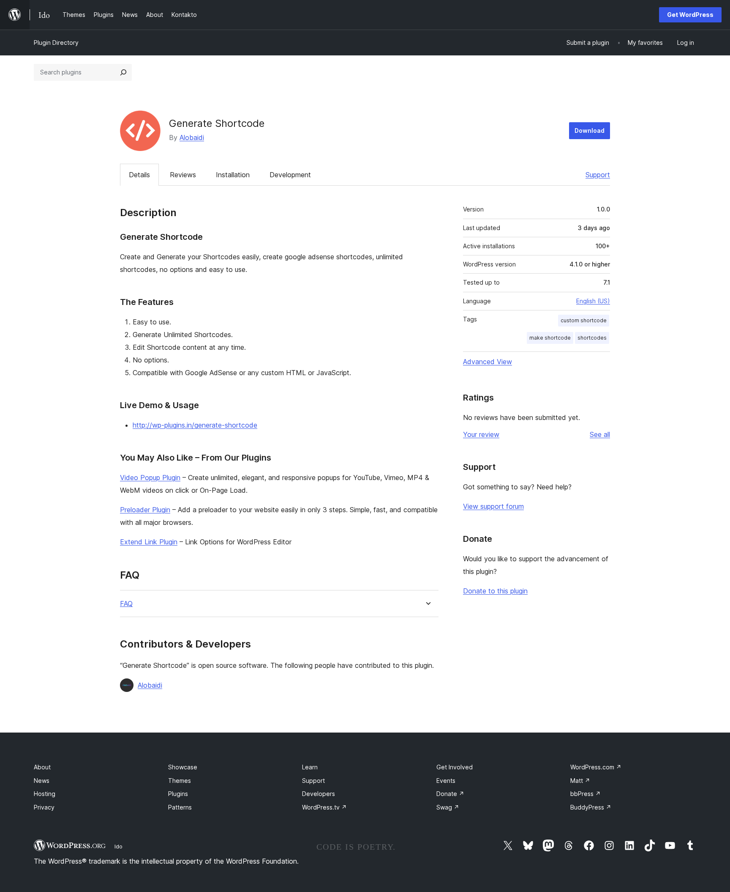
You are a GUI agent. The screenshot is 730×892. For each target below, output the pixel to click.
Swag (447, 807)
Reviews (183, 174)
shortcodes (592, 338)
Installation (233, 174)
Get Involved (454, 767)
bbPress (585, 793)
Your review (481, 434)
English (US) (593, 301)
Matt (580, 780)
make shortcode (550, 338)
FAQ (126, 604)
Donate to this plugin (495, 591)
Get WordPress (690, 14)
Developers (318, 793)
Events (445, 780)
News (41, 780)
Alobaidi (192, 137)
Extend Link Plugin (148, 542)
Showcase (182, 767)
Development (290, 174)
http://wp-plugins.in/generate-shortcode (195, 425)
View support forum (493, 506)
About (42, 767)
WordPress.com (595, 767)
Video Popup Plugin (150, 477)
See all (600, 434)
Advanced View (487, 361)
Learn (310, 767)
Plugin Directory (56, 42)
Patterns (180, 807)
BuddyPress (590, 807)
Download (590, 130)
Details (139, 174)
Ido (118, 846)
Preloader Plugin (145, 509)
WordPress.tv (324, 807)
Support (598, 174)
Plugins (178, 793)
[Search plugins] (123, 72)
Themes (179, 780)
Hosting (44, 793)
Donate (450, 793)
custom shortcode (584, 320)
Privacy (44, 807)
